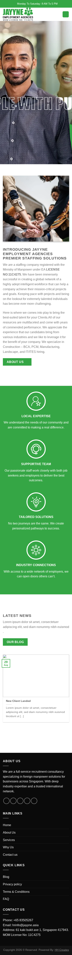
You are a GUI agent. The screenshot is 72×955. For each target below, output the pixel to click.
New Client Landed (18, 701)
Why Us (8, 847)
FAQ (6, 899)
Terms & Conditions (16, 891)
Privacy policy (12, 884)
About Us (9, 832)
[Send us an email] (27, 801)
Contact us (10, 854)
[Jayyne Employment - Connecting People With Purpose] (19, 14)
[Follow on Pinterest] (34, 801)
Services (9, 840)
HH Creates (62, 949)
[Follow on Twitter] (20, 801)
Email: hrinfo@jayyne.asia (21, 925)
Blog (6, 876)
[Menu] (66, 14)
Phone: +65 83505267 (18, 920)
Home (7, 825)
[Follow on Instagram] (13, 801)
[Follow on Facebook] (6, 801)
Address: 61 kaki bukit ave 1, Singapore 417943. (36, 930)
